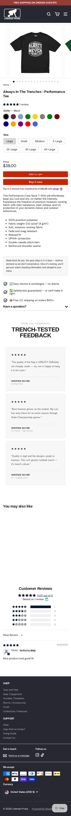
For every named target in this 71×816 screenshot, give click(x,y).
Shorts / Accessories (14, 702)
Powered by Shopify (42, 808)
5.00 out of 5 (45, 595)
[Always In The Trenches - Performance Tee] (26, 539)
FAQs (6, 724)
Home (6, 85)
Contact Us (9, 737)
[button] (11, 104)
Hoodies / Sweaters (13, 698)
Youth (6, 706)
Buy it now (35, 181)
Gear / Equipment (12, 694)
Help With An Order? (14, 729)
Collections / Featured (15, 711)
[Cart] (57, 14)
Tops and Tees (10, 689)
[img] (11, 645)
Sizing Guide (9, 733)
